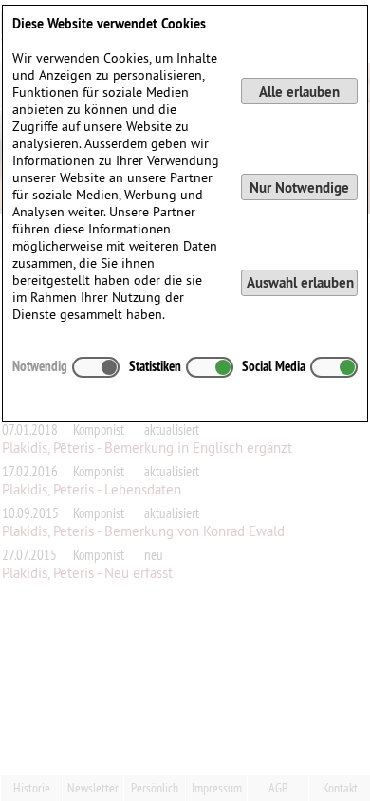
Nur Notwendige (299, 187)
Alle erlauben (299, 92)
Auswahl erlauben (300, 282)
